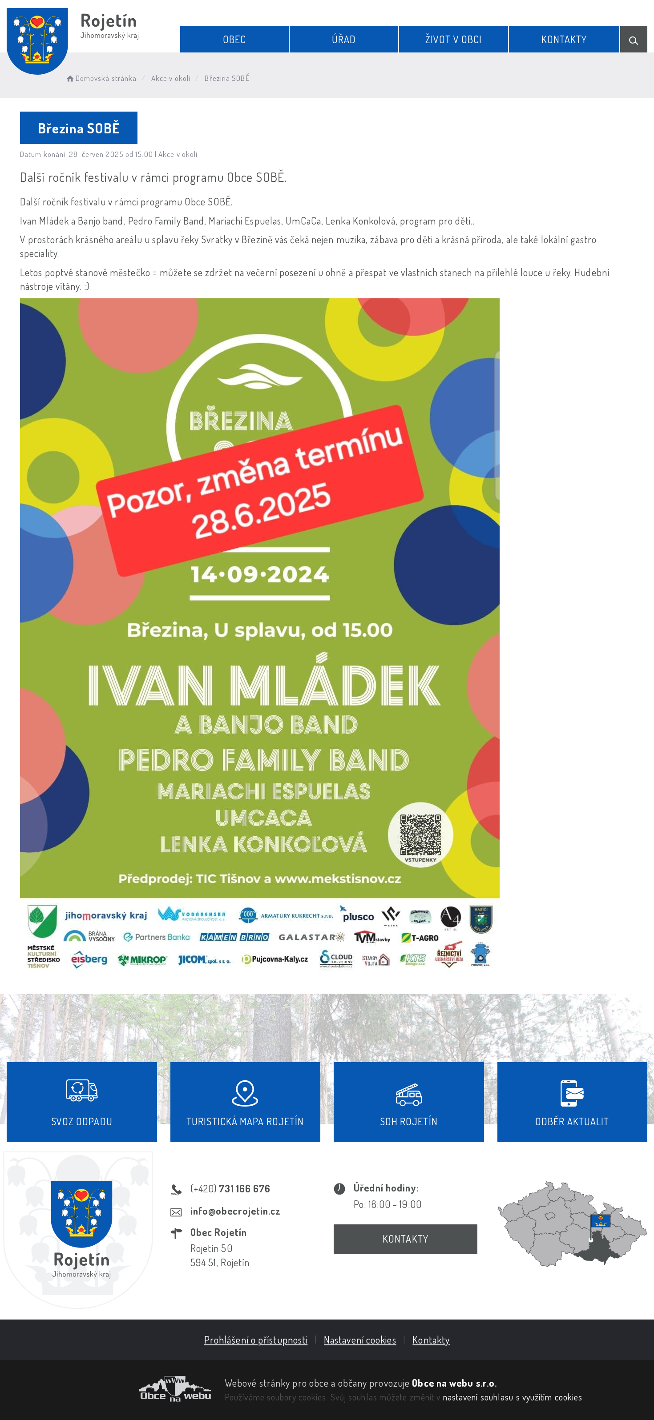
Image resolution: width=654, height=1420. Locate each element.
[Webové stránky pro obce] (109, 1389)
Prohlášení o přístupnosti (256, 1339)
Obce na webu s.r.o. (454, 1382)
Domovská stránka (106, 78)
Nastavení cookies (360, 1339)
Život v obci (453, 39)
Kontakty (564, 39)
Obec (234, 39)
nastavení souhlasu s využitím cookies (513, 1397)
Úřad (344, 39)
